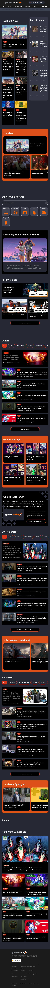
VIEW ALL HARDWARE (25, 774)
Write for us (14, 976)
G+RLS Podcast (35, 9)
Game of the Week (25, 9)
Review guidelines (33, 974)
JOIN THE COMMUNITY (36, 521)
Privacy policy (32, 966)
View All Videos (25, 323)
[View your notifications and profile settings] (38, 2)
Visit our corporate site (32, 956)
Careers (31, 970)
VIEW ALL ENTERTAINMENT (25, 629)
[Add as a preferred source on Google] (16, 960)
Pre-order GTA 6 (15, 9)
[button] (42, 2)
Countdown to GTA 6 (5, 9)
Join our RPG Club (43, 9)
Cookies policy (15, 970)
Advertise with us (25, 974)
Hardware (27, 6)
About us (14, 974)
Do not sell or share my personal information (25, 978)
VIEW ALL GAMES (25, 429)
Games (9, 6)
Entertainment (18, 6)
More (34, 6)
